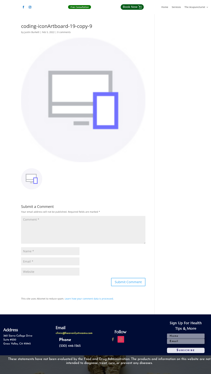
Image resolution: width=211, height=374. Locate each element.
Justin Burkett (31, 32)
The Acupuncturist (194, 7)
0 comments (64, 32)
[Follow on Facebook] (23, 7)
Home (164, 7)
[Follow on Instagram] (30, 7)
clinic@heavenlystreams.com (74, 333)
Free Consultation (79, 7)
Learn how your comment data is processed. (89, 298)
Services (176, 7)
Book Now (130, 7)
